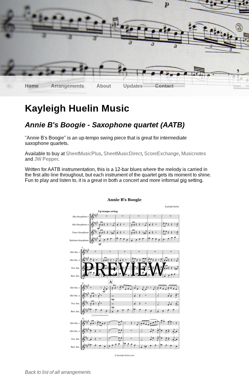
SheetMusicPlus (83, 153)
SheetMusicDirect (123, 153)
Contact (164, 86)
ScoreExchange (161, 153)
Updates (133, 86)
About (104, 86)
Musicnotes (193, 153)
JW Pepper (46, 159)
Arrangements (67, 86)
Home (32, 86)
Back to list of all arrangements (58, 372)
